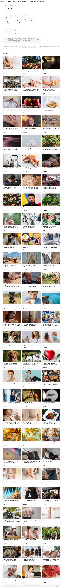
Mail (2, 586)
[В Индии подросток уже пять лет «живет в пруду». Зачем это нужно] (31, 359)
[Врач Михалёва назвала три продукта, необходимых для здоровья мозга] (31, 163)
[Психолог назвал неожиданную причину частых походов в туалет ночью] (12, 477)
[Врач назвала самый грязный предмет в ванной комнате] (31, 320)
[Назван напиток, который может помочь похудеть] (12, 340)
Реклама (10, 586)
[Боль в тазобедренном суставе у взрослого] (51, 477)
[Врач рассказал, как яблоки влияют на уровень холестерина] (31, 65)
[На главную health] (7, 1)
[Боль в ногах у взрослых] (51, 516)
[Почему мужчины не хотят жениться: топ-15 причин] (31, 535)
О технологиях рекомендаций (53, 586)
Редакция (24, 586)
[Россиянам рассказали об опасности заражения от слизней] (12, 437)
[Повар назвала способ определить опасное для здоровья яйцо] (51, 85)
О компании (6, 586)
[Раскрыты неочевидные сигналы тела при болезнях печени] (12, 65)
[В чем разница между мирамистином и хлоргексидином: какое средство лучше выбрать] (51, 340)
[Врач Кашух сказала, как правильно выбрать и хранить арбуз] (51, 574)
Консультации (5, 5)
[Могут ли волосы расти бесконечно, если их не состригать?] (31, 555)
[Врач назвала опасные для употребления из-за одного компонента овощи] (51, 203)
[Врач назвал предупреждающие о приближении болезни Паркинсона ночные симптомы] (31, 457)
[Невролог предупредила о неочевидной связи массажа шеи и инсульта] (12, 281)
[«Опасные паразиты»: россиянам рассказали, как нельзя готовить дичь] (51, 163)
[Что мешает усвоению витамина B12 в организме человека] (12, 203)
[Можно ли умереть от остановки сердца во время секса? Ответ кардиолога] (31, 85)
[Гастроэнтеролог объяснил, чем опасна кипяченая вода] (12, 163)
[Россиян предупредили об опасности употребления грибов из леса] (12, 555)
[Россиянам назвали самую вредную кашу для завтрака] (51, 183)
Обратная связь (44, 586)
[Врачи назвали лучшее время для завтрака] (31, 242)
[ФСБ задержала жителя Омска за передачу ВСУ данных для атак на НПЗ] (51, 496)
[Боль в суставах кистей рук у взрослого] (31, 516)
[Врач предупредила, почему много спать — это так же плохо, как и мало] (12, 105)
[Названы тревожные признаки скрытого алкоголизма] (12, 535)
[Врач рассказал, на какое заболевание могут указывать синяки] (31, 261)
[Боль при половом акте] (51, 457)
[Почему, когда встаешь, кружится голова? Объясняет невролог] (12, 144)
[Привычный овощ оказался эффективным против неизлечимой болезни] (51, 222)
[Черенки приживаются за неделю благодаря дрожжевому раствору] (51, 535)
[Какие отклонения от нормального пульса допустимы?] (12, 574)
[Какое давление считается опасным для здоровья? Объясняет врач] (31, 222)
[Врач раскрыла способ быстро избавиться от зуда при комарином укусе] (12, 457)
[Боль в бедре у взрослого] (31, 496)
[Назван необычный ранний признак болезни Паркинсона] (12, 222)
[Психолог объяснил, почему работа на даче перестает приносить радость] (51, 281)
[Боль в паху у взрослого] (31, 379)
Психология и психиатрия (15, 5)
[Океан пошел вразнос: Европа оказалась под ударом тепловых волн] (51, 300)
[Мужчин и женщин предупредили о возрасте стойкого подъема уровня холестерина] (12, 398)
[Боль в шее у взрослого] (31, 574)
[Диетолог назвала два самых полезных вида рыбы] (51, 105)
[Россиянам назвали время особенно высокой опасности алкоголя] (12, 261)
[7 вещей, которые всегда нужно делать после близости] (12, 242)
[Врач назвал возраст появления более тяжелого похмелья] (31, 281)
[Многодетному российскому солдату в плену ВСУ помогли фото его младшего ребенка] (12, 85)
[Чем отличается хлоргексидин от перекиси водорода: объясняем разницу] (31, 340)
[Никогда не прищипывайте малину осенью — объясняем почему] (51, 144)
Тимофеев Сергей (13, 30)
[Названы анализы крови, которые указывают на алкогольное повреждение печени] (51, 555)
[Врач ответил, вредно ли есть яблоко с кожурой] (31, 105)
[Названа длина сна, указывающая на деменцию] (51, 65)
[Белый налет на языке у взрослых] (12, 379)
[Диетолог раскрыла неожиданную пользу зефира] (31, 144)
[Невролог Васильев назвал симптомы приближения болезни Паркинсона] (12, 516)
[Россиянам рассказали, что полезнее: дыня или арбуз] (31, 437)
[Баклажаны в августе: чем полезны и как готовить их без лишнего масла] (51, 418)
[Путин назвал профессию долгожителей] (31, 124)
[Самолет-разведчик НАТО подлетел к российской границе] (51, 398)
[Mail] (2, 1)
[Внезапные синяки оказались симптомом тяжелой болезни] (12, 124)
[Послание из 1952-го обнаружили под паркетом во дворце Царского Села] (51, 124)
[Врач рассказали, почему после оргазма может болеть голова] (31, 183)
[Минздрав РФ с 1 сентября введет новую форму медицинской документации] (51, 242)
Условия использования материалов (33, 586)
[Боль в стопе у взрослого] (31, 477)
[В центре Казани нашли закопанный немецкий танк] (51, 261)
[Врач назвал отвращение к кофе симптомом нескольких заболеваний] (31, 300)
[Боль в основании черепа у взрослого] (12, 183)
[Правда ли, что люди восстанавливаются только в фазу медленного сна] (31, 398)
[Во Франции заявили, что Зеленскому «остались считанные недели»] (31, 203)
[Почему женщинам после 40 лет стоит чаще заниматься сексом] (12, 496)
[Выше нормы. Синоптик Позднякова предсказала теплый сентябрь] (51, 320)
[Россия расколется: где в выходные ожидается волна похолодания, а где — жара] (12, 300)
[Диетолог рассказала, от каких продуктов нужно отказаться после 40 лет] (51, 379)
